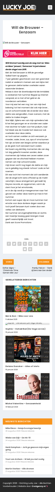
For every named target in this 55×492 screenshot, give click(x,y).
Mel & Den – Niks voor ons (19, 316)
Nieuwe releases (27, 431)
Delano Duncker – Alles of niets (22, 366)
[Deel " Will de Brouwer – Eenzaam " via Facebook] (8, 243)
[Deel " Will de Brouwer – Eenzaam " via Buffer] (41, 243)
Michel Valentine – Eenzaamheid (23, 403)
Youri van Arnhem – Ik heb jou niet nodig (24, 459)
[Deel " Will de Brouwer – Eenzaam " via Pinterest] (30, 243)
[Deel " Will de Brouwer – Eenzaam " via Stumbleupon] (46, 243)
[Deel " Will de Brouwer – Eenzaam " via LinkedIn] (35, 243)
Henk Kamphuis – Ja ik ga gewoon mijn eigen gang (27, 448)
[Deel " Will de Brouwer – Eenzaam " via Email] (25, 249)
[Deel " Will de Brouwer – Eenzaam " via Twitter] (14, 243)
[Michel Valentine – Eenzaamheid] (27, 386)
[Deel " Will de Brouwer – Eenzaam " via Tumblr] (25, 243)
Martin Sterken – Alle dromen (19, 468)
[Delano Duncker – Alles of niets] (27, 349)
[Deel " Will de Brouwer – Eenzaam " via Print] (30, 249)
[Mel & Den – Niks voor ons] (27, 298)
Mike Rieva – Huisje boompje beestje (23, 428)
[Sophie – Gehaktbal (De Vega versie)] (27, 324)
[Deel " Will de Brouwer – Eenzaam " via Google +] (19, 243)
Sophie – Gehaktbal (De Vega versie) (25, 329)
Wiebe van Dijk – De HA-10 (18, 437)
